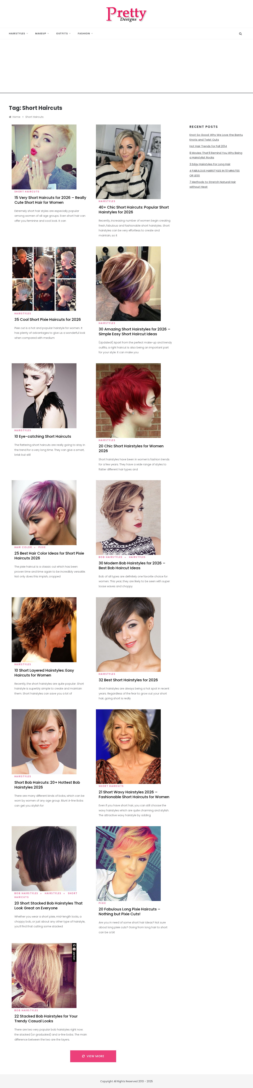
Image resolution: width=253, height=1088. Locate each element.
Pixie (42, 547)
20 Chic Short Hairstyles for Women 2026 (131, 448)
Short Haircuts (27, 191)
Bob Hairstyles (111, 557)
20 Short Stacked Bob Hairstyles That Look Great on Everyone (48, 906)
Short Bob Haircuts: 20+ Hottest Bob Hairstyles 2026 (47, 785)
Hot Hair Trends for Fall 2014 (208, 146)
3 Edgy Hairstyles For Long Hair (209, 164)
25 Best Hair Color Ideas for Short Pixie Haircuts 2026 (49, 556)
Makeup (40, 33)
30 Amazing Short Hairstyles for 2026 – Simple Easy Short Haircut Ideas (134, 332)
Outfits (62, 33)
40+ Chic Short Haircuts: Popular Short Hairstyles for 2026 (134, 210)
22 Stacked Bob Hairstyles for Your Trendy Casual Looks (46, 1019)
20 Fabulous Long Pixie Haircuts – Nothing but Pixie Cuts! (129, 912)
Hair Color (23, 547)
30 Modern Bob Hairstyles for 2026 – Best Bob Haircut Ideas (132, 566)
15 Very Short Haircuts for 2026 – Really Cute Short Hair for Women (50, 200)
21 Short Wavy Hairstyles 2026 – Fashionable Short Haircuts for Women (134, 794)
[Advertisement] (126, 67)
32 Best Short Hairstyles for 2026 (128, 680)
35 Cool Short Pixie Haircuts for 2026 (47, 319)
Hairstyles (17, 33)
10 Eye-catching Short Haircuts (42, 436)
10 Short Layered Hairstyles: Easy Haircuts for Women (44, 673)
